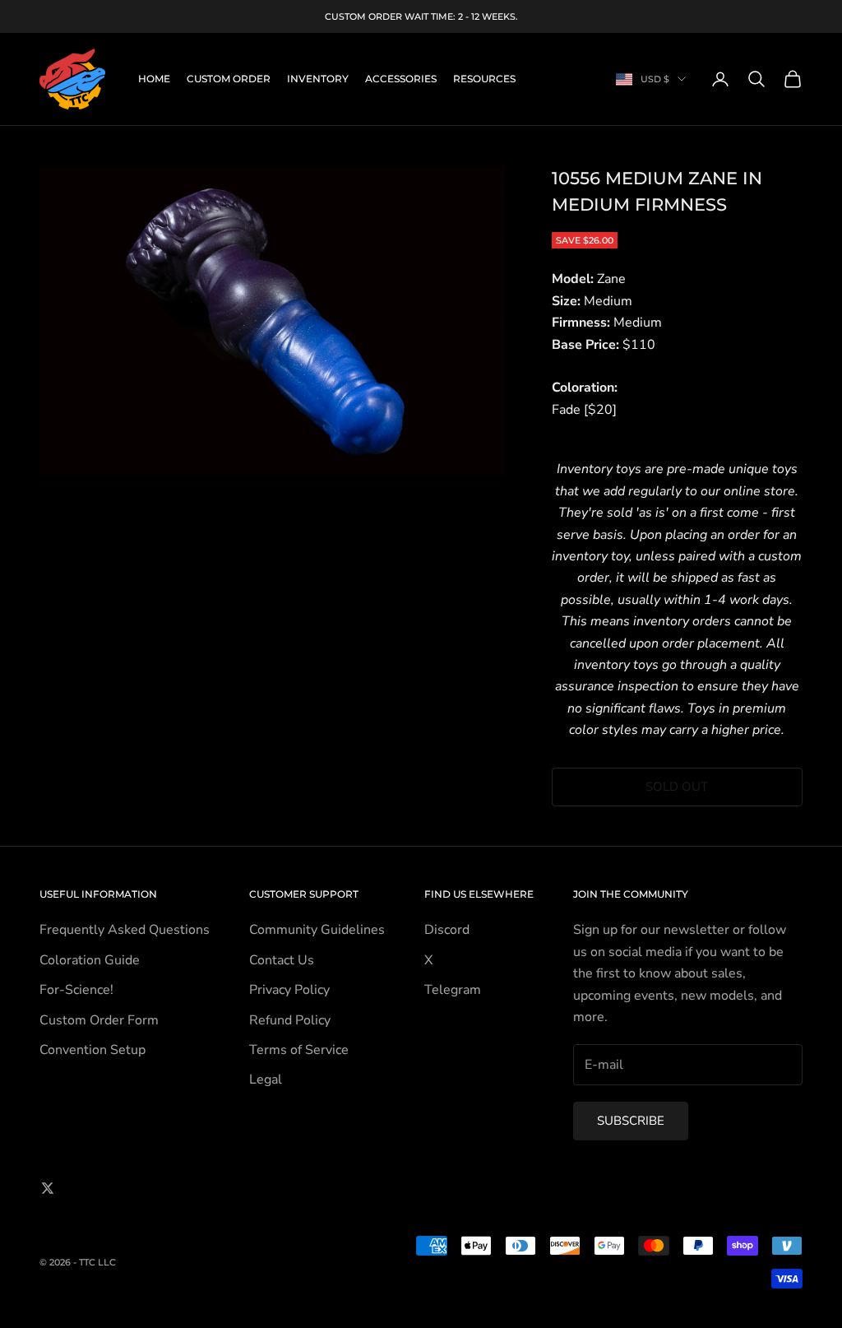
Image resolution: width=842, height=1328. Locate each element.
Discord (447, 930)
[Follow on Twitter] (47, 1188)
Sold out (676, 786)
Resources (484, 78)
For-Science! (76, 990)
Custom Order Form (99, 1020)
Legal (265, 1079)
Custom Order (229, 78)
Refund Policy (290, 1020)
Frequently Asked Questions (124, 930)
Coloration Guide (89, 960)
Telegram (452, 990)
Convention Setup (92, 1050)
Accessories (401, 78)
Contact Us (281, 960)
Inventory (318, 78)
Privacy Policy (289, 990)
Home (154, 78)
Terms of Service (299, 1050)
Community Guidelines (317, 930)
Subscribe (630, 1120)
